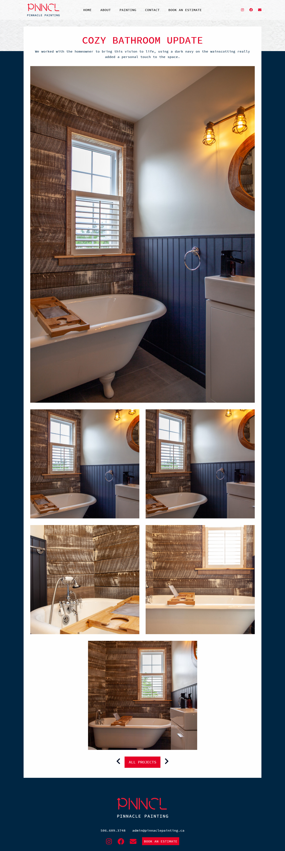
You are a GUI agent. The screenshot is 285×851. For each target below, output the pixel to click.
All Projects (142, 761)
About (105, 10)
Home (87, 10)
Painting (128, 10)
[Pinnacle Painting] (43, 10)
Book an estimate (185, 10)
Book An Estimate (160, 841)
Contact (152, 10)
